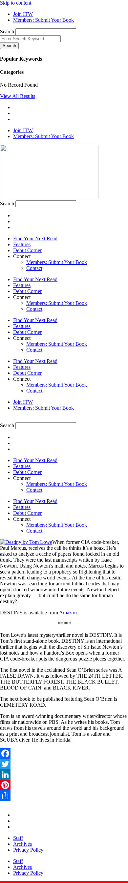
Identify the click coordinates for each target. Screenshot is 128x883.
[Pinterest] (64, 785)
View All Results (17, 96)
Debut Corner (27, 250)
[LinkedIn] (64, 774)
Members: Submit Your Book (56, 262)
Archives (22, 844)
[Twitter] (64, 764)
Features (22, 244)
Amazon (68, 612)
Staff (18, 838)
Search (7, 31)
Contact (34, 268)
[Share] (64, 795)
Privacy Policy (28, 850)
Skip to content (15, 3)
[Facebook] (64, 753)
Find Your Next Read (35, 238)
